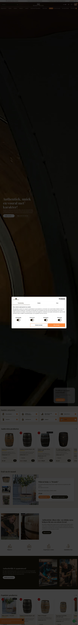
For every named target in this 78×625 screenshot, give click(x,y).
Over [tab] (57, 303)
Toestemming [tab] (21, 303)
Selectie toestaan (38, 325)
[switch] (32, 320)
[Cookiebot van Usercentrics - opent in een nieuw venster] (59, 299)
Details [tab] (39, 303)
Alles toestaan (56, 325)
